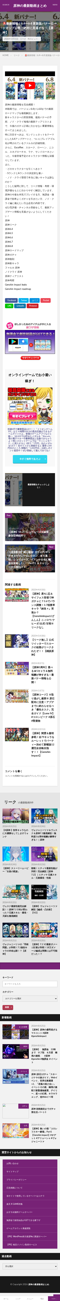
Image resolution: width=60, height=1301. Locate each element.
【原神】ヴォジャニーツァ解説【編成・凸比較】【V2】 (44, 909)
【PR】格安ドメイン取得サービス (21, 1245)
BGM (25, 1046)
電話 (42, 1299)
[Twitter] (23, 300)
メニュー (30, 1299)
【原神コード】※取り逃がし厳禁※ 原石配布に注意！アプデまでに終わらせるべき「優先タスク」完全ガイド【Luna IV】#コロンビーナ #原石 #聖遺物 (43, 708)
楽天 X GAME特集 (14, 1204)
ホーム (6, 1299)
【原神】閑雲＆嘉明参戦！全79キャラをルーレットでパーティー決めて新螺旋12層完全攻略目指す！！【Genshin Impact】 (42, 744)
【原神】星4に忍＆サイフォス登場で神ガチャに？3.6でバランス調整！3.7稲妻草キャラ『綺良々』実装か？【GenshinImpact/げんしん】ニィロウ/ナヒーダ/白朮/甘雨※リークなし (43, 611)
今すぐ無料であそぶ (30, 459)
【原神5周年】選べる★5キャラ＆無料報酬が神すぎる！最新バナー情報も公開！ (42, 675)
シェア (18, 1299)
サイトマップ (12, 1172)
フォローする (39, 492)
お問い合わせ (12, 1163)
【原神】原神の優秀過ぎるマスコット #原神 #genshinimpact (44, 1033)
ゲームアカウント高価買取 (18, 1228)
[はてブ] (35, 300)
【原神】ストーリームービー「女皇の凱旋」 (15, 870)
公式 (25, 1126)
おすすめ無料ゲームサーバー (19, 1212)
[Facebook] (11, 300)
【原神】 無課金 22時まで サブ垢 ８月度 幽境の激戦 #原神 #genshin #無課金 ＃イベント (44, 1056)
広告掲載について (14, 1188)
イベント (23, 1071)
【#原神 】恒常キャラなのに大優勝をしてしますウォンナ (15, 833)
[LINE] (9, 306)
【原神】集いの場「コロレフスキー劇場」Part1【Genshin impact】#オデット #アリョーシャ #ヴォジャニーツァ (44, 1135)
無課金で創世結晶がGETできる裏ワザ (23, 1220)
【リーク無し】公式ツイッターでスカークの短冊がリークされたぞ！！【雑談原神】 (42, 647)
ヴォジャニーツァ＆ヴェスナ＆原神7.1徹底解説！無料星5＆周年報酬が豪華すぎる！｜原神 (44, 835)
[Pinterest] (32, 306)
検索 (7, 1007)
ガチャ (24, 1106)
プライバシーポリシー (16, 1180)
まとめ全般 (23, 1027)
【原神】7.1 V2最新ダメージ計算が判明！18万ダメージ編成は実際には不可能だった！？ (44, 949)
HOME (5, 55)
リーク (23, 39)
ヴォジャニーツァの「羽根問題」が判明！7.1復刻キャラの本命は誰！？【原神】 (15, 949)
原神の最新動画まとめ (30, 5)
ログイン (31, 776)
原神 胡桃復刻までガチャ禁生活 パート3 (43, 1110)
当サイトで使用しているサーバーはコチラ (25, 1196)
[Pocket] (45, 300)
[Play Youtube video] (30, 85)
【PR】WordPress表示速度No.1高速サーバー (26, 1237)
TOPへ (54, 1299)
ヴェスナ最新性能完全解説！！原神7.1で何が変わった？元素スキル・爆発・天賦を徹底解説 (15, 911)
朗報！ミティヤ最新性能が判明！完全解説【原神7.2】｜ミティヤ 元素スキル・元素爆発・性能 (44, 873)
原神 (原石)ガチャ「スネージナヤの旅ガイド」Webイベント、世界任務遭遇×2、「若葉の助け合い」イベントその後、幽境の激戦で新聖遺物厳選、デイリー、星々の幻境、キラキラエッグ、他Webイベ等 (44, 1085)
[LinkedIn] (20, 306)
